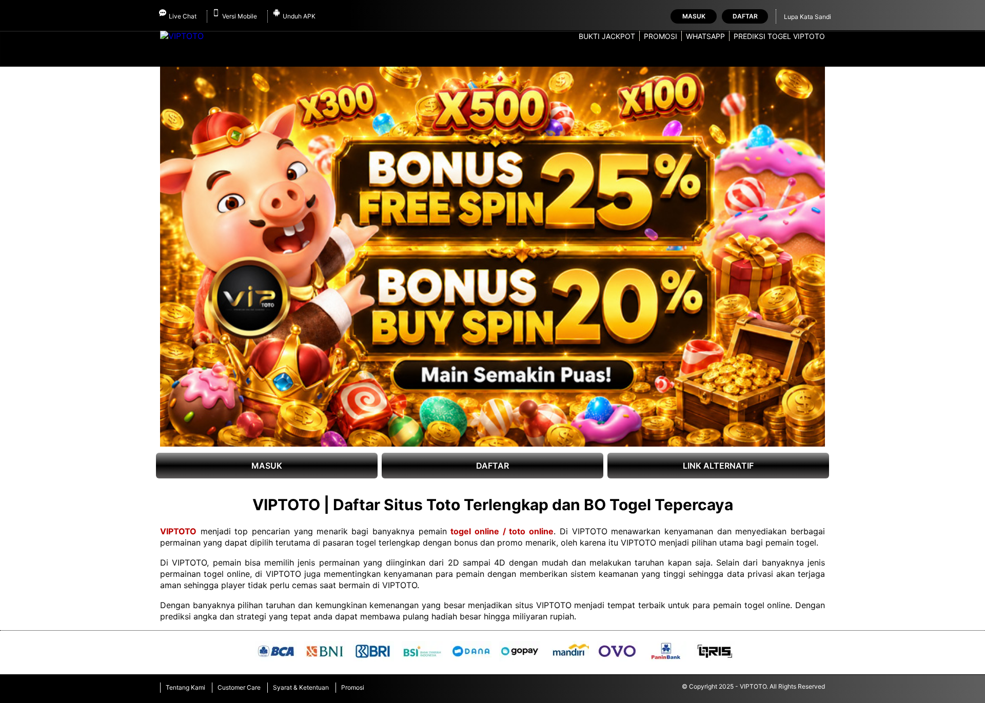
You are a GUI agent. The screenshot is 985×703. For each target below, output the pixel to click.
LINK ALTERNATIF (718, 465)
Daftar (745, 16)
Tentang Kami (185, 687)
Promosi (660, 36)
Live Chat (182, 16)
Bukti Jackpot (607, 36)
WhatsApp (705, 36)
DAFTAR (492, 465)
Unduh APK (299, 16)
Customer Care (239, 687)
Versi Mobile (239, 16)
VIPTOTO (178, 531)
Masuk (693, 16)
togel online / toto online (502, 531)
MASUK (266, 465)
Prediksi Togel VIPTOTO (779, 36)
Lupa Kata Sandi (807, 17)
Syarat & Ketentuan (301, 687)
